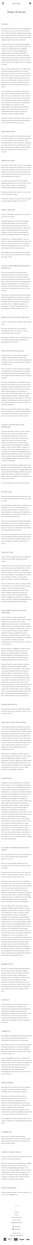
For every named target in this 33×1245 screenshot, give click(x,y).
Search (16, 1212)
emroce (16, 4)
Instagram (17, 1229)
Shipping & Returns (16, 1222)
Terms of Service (16, 1217)
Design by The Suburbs (16, 1235)
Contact (16, 1215)
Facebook (17, 1226)
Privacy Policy (16, 1220)
